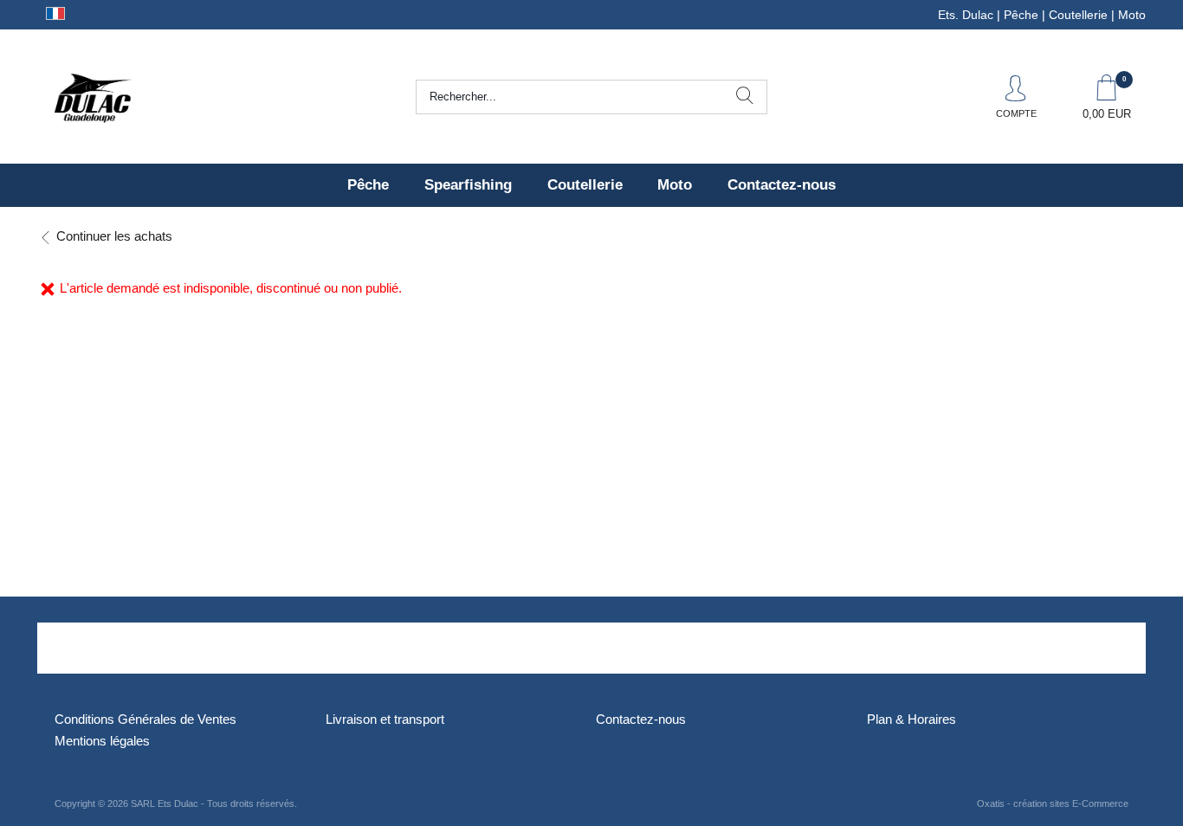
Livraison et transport (385, 719)
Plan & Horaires (911, 719)
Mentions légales (102, 740)
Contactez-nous (781, 185)
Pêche (368, 185)
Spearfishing (468, 185)
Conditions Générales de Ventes (145, 719)
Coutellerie (585, 185)
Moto (674, 185)
